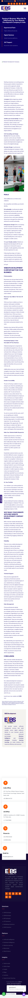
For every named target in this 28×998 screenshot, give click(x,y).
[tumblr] (25, 4)
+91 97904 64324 (20, 1)
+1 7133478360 (7, 820)
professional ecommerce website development (12, 701)
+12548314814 (7, 840)
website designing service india (14, 702)
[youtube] (20, 4)
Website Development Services (10, 704)
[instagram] (14, 4)
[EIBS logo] (5, 8)
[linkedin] (22, 4)
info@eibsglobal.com (9, 1)
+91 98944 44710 (7, 798)
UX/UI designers (17, 644)
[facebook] (9, 4)
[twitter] (11, 4)
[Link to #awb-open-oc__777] (25, 8)
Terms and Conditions (16, 983)
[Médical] (14, 156)
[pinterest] (17, 4)
